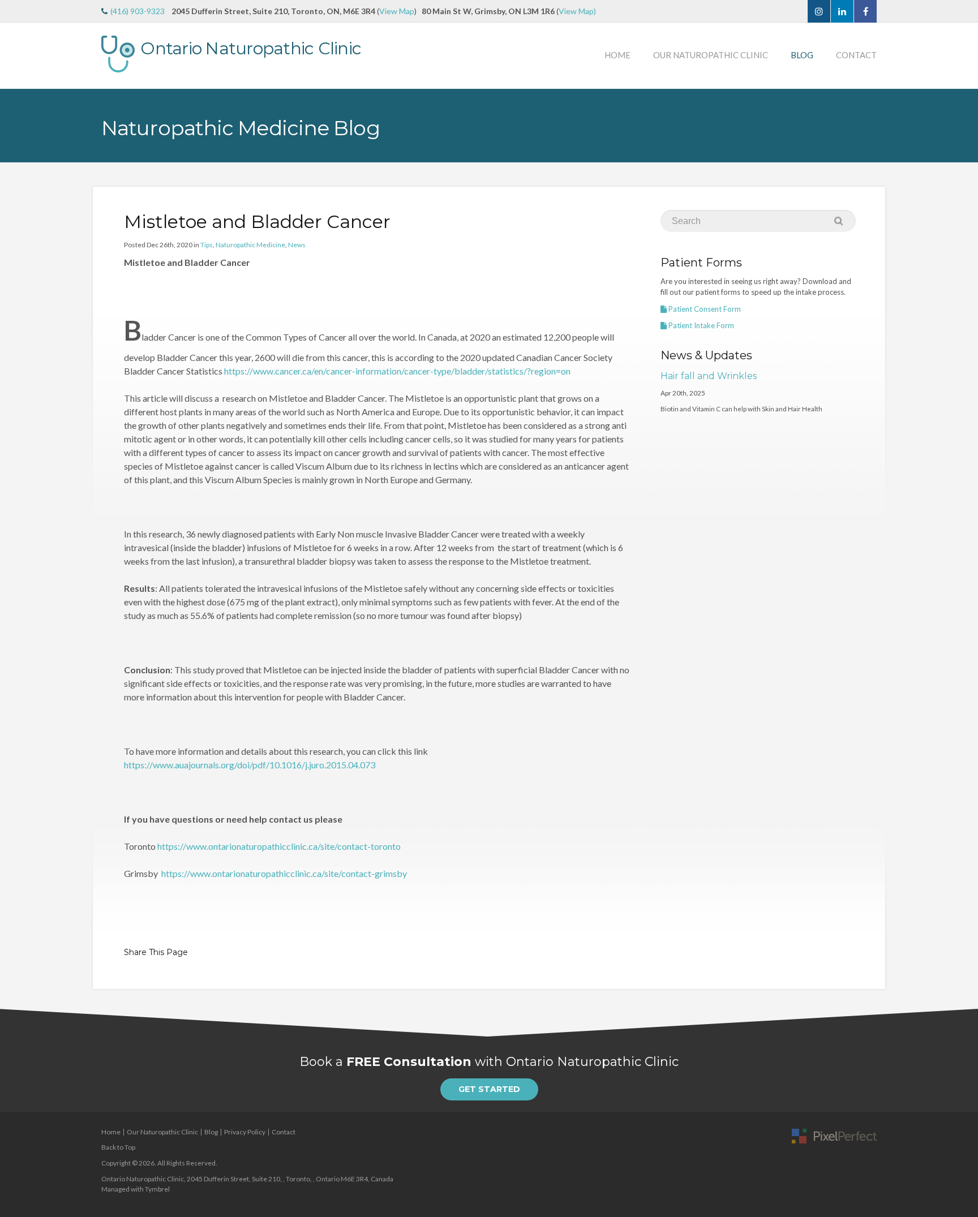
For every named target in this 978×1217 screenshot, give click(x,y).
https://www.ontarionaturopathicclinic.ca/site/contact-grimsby (284, 873)
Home (617, 55)
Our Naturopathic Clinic (710, 55)
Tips (206, 244)
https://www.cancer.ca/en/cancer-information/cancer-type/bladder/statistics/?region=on (397, 370)
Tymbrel (157, 1189)
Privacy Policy (244, 1132)
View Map (396, 11)
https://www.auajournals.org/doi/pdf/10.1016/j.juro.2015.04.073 (249, 764)
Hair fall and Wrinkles (708, 376)
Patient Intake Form (700, 325)
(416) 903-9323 (137, 11)
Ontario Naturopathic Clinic (250, 48)
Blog (802, 55)
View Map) (577, 11)
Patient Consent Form (704, 308)
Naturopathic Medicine (250, 244)
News (297, 244)
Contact (856, 55)
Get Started (489, 1089)
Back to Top (118, 1147)
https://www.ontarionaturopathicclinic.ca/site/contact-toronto (279, 846)
